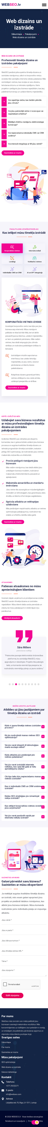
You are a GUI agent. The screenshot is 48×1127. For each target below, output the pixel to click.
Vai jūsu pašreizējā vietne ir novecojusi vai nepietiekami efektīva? (25, 112)
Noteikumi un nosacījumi (15, 1121)
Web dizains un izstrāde (11, 1067)
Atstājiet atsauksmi (12, 618)
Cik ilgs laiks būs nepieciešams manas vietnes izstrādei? (23, 777)
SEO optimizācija (8, 1062)
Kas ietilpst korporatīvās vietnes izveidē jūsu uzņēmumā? (23, 807)
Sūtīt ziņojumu (12, 995)
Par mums (6, 1047)
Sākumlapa (16, 34)
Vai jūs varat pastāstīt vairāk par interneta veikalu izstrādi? (20, 816)
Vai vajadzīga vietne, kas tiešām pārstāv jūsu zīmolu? (25, 101)
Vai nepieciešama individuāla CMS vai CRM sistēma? (26, 134)
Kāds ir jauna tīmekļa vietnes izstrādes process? (23, 726)
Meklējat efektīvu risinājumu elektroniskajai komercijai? (26, 123)
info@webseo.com (13, 1094)
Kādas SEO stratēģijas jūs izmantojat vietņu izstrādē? (22, 797)
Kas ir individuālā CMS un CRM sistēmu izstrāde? (23, 787)
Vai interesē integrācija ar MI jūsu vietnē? (25, 144)
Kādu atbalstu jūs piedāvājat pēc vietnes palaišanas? (20, 756)
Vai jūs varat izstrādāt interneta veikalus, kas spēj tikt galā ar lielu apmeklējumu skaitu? (20, 766)
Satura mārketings (9, 1072)
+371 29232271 (12, 1086)
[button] (9, 684)
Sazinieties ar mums (13, 153)
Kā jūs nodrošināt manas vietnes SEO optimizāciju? (22, 736)
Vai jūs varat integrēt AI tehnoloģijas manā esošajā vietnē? (22, 746)
